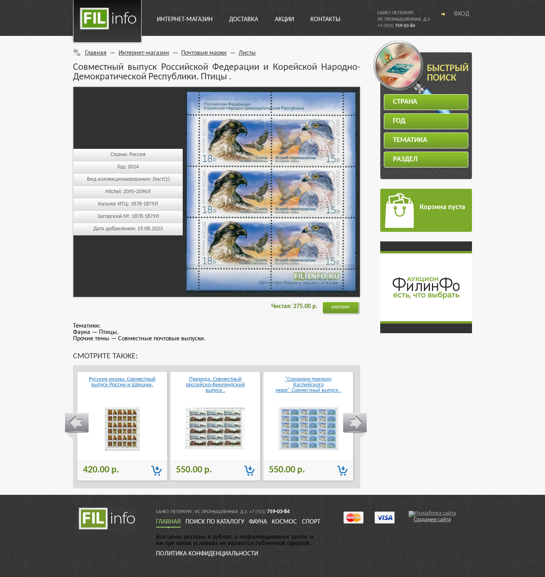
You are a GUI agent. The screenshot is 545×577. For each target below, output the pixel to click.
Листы (247, 53)
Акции (284, 19)
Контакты (325, 19)
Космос (284, 522)
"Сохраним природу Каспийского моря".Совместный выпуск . (308, 385)
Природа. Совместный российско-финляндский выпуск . (215, 385)
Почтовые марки (204, 53)
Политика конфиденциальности (207, 554)
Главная (96, 53)
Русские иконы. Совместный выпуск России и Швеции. (122, 382)
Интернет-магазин (185, 19)
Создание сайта (432, 520)
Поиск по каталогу (215, 522)
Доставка (243, 19)
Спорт (311, 522)
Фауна (258, 522)
